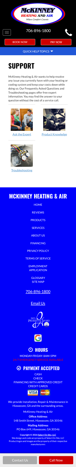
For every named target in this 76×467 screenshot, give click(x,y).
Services (38, 227)
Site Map (38, 281)
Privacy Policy (38, 250)
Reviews (38, 212)
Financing (38, 243)
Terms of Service (38, 258)
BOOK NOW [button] (20, 42)
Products (38, 220)
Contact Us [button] (20, 460)
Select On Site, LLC (47, 434)
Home (38, 204)
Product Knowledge (54, 134)
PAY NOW (56, 42)
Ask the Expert (22, 134)
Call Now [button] (56, 460)
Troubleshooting (21, 170)
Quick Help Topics (36, 51)
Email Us (38, 303)
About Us (38, 235)
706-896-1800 (38, 291)
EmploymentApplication (38, 268)
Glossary (38, 277)
